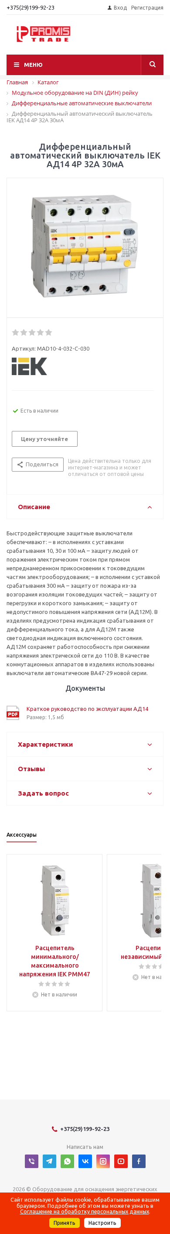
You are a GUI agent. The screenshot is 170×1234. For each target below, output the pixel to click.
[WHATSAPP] (67, 1161)
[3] (32, 332)
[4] (41, 332)
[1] (16, 332)
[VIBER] (31, 1161)
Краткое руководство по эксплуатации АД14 (87, 709)
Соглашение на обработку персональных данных (84, 1211)
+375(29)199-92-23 (30, 7)
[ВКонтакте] (85, 1161)
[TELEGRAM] (49, 1161)
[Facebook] (139, 1161)
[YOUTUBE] (121, 1161)
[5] (49, 332)
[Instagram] (103, 1161)
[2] (24, 332)
